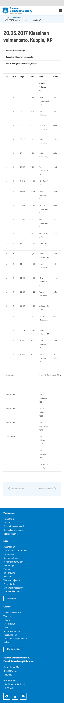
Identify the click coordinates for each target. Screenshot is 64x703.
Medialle (7, 576)
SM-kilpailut (9, 623)
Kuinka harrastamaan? (13, 526)
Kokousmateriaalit (11, 558)
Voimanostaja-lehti (12, 580)
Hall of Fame (9, 573)
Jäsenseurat (9, 547)
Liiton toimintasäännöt (13, 587)
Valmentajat (8, 565)
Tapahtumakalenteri (12, 612)
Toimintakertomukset (13, 561)
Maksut (6, 642)
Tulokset (7, 616)
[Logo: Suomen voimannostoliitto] (17, 10)
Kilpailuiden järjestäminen (15, 638)
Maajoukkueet (10, 635)
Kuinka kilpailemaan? (13, 530)
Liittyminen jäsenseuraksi (15, 550)
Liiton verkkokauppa (12, 591)
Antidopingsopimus (12, 631)
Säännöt (7, 522)
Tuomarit (7, 569)
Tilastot (6, 620)
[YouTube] (23, 696)
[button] (60, 2)
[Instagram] (15, 696)
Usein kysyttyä (10, 533)
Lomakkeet (8, 554)
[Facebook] (6, 696)
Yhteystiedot (9, 584)
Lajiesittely (8, 519)
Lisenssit (7, 627)
